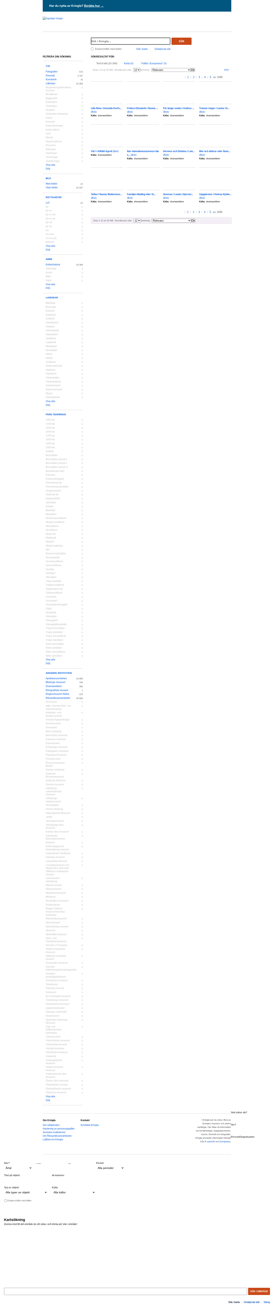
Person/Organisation (242, 1136)
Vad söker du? (239, 1112)
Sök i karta (142, 49)
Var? (233, 1124)
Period (100, 1163)
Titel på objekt (12, 1175)
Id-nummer (58, 1175)
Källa (55, 1187)
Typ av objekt (11, 1187)
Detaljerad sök (162, 49)
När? (7, 1163)
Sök (181, 41)
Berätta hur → (94, 5)
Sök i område (259, 1291)
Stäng (267, 1302)
